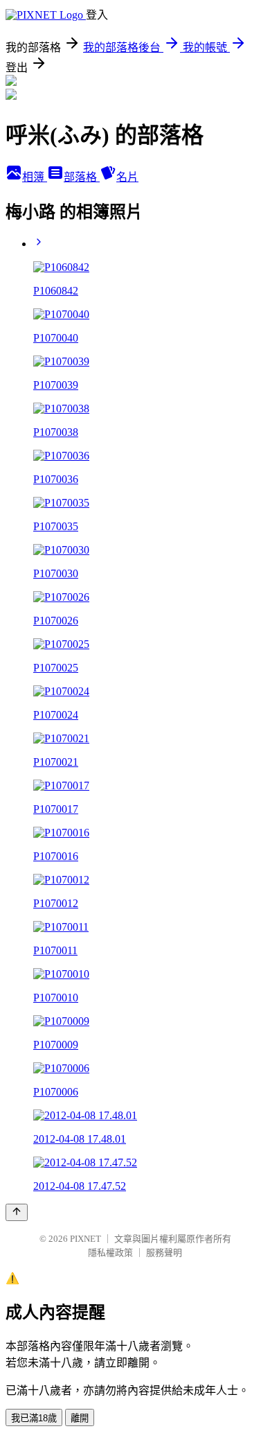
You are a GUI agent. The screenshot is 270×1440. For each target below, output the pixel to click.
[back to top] (17, 1212)
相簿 (34, 177)
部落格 (82, 177)
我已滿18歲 (34, 1418)
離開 (80, 1418)
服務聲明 (164, 1252)
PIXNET (85, 1238)
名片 (127, 177)
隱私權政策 (110, 1252)
